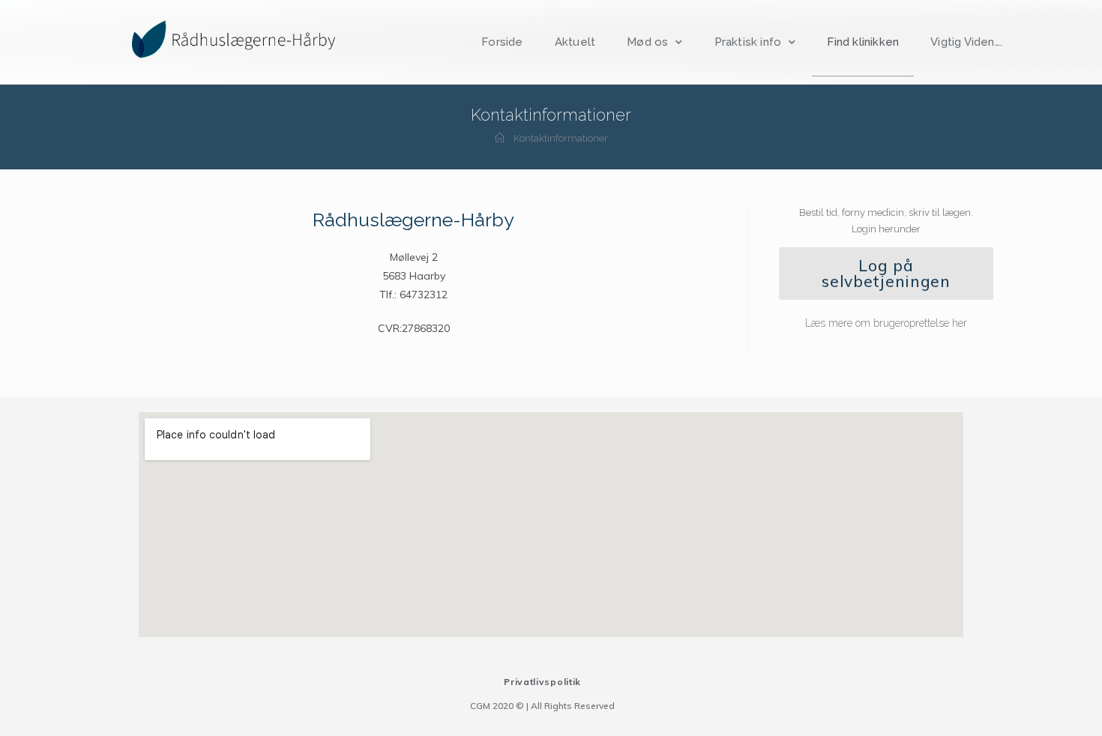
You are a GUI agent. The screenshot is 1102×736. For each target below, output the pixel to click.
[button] (886, 273)
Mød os (647, 42)
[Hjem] (500, 138)
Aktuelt (575, 42)
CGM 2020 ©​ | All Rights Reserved (542, 705)
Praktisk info (748, 42)
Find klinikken (863, 42)
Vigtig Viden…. (966, 42)
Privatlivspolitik (542, 681)
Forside (502, 42)
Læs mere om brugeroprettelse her (886, 323)
